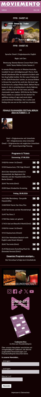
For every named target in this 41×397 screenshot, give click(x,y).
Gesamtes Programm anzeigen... (20, 256)
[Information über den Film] (38, 162)
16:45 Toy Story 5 (8, 214)
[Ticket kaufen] (33, 163)
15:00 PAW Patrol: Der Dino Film (14, 205)
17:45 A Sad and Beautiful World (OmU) (16, 224)
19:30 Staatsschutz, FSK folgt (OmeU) (16, 167)
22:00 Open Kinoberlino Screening (14, 188)
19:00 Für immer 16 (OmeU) (12, 162)
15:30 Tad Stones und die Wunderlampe (16, 210)
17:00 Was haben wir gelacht (12, 219)
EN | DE (36, 10)
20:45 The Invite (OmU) (10, 183)
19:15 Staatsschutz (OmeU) (12, 233)
